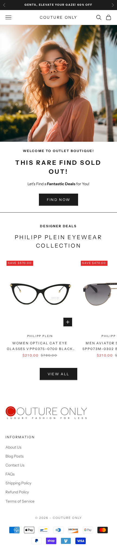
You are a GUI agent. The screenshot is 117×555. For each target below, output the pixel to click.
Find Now (58, 199)
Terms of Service (20, 501)
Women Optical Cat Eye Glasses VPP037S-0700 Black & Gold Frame (40, 346)
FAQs (10, 474)
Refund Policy (17, 492)
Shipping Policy (18, 483)
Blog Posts (14, 456)
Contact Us (14, 465)
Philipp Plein (40, 336)
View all (59, 374)
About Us (13, 447)
